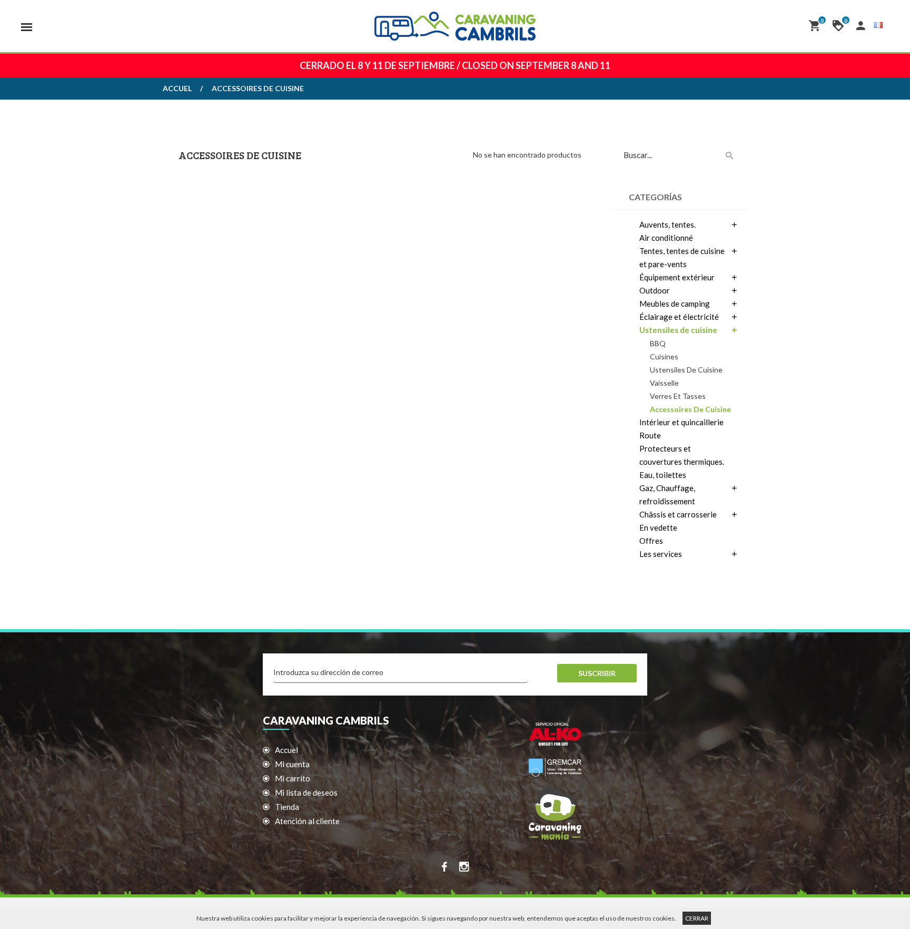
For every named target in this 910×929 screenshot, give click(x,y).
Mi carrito (292, 778)
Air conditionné (666, 237)
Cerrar (696, 918)
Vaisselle (664, 382)
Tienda (287, 806)
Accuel (177, 88)
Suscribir (597, 673)
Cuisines (664, 356)
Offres (651, 540)
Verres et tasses (678, 396)
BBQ (658, 343)
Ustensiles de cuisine (686, 369)
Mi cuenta (292, 764)
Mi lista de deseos (306, 792)
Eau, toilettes (662, 475)
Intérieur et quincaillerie (681, 422)
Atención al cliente (307, 821)
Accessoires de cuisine (690, 409)
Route (650, 435)
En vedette (658, 527)
